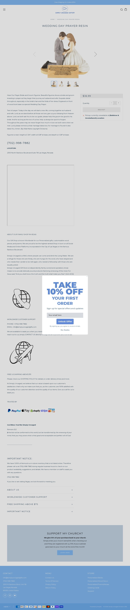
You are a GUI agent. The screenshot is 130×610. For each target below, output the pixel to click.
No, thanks (65, 330)
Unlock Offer (65, 321)
